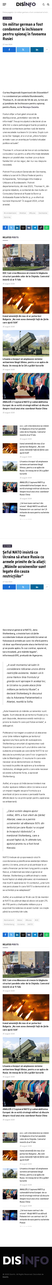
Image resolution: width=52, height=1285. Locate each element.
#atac (19, 920)
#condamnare (10, 213)
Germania (43, 213)
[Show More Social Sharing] (46, 49)
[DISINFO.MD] (26, 4)
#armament (9, 920)
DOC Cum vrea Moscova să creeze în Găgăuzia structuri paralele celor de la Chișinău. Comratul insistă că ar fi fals (26, 276)
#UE (36, 920)
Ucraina (20, 924)
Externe (7, 18)
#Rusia (32, 213)
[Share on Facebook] (9, 49)
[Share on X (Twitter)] (23, 49)
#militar (23, 213)
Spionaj (7, 217)
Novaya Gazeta (31, 107)
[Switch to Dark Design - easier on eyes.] (43, 4)
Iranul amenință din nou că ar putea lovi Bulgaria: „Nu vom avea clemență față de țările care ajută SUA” (26, 319)
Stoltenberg (9, 924)
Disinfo (5, 1277)
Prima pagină (8, 12)
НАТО (30, 924)
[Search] (48, 4)
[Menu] (4, 4)
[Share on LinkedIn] (37, 49)
